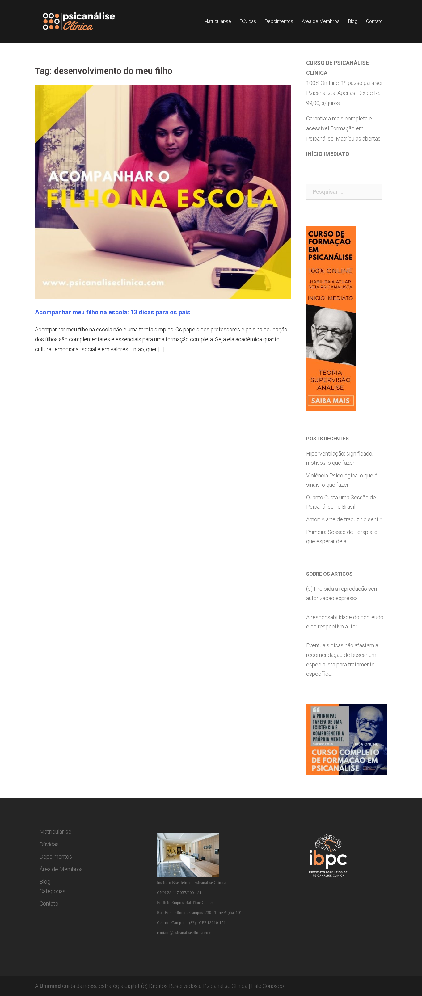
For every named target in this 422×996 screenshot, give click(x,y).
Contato (374, 21)
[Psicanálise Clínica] (87, 21)
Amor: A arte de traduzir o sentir (344, 519)
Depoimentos (279, 21)
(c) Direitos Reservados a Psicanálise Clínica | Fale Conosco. (213, 986)
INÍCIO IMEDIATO (327, 154)
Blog (352, 21)
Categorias (52, 891)
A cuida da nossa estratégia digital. (87, 986)
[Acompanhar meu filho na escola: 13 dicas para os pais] (163, 191)
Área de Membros (321, 21)
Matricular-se (217, 21)
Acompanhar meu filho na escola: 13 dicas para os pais (112, 312)
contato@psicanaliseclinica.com (184, 932)
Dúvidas (248, 21)
